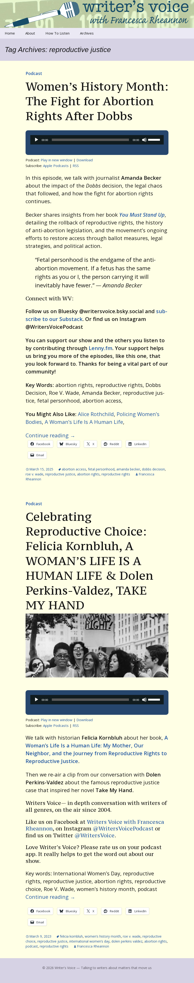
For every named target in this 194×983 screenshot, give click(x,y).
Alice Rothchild (96, 413)
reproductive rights (115, 474)
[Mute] (144, 139)
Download (84, 160)
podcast (32, 946)
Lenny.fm (100, 347)
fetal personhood (101, 469)
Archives (87, 33)
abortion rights (88, 474)
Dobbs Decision (153, 469)
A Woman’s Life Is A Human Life (84, 421)
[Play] (36, 139)
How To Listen (57, 33)
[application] (97, 140)
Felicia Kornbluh (71, 936)
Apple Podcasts (56, 165)
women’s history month (103, 936)
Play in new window (56, 160)
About (30, 33)
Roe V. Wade (34, 474)
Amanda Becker (128, 469)
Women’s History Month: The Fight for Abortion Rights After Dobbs (97, 101)
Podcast (34, 73)
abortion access (74, 469)
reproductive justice (60, 474)
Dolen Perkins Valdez (126, 941)
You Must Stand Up (142, 214)
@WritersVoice (94, 835)
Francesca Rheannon (93, 946)
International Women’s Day (89, 941)
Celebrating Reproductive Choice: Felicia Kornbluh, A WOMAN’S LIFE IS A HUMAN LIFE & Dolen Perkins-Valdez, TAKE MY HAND (89, 561)
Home (10, 33)
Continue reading (50, 435)
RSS (76, 165)
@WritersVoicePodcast (123, 828)
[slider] (154, 139)
